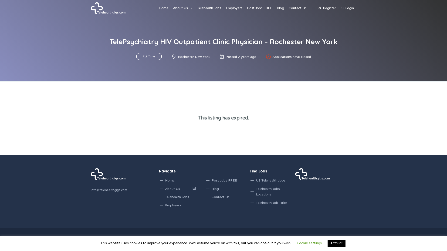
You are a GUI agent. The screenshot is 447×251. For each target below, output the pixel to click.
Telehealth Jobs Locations (268, 192)
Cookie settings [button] (309, 243)
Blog (280, 8)
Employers (234, 8)
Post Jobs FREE (259, 8)
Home (163, 8)
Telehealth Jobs (209, 8)
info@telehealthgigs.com (109, 190)
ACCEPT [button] (336, 243)
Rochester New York (194, 57)
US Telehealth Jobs (270, 180)
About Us (180, 8)
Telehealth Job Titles (272, 203)
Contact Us (298, 8)
